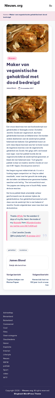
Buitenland (8, 320)
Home (5, 15)
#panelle (17, 222)
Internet (6, 351)
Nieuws (12, 58)
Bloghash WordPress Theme (27, 393)
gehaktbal (11, 250)
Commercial (8, 324)
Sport (5, 370)
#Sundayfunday (33, 222)
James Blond (17, 260)
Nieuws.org (13, 5)
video (5, 373)
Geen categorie (10, 335)
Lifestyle (7, 354)
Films (5, 332)
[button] (17, 265)
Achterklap (8, 312)
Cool (5, 328)
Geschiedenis (9, 339)
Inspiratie (7, 347)
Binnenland (8, 316)
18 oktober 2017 (33, 236)
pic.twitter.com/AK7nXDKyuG (23, 226)
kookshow (23, 250)
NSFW (6, 362)
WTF (5, 377)
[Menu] (50, 5)
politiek (6, 366)
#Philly (20, 216)
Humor (6, 343)
